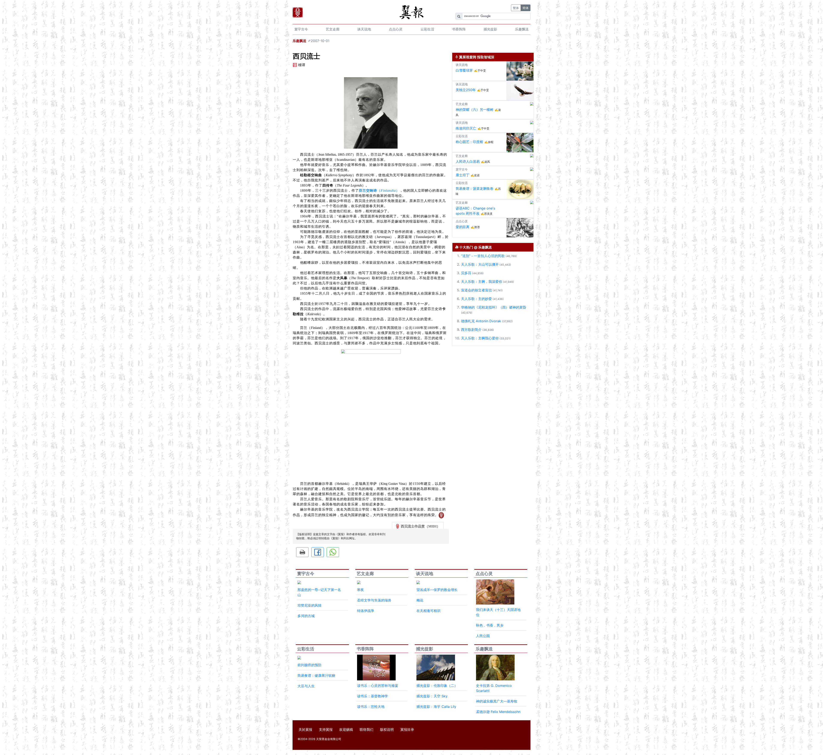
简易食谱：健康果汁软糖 (316, 675)
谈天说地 (364, 29)
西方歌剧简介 (471, 329)
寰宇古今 (301, 29)
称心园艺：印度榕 (469, 142)
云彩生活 (427, 29)
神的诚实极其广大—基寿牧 (496, 701)
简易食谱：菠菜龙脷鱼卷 (474, 188)
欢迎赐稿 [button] (346, 729)
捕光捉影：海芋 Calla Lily (436, 706)
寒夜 (360, 590)
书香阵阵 (459, 29)
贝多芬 (466, 273)
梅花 (419, 600)
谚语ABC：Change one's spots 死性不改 (475, 210)
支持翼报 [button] (326, 729)
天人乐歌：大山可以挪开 (480, 264)
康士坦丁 (462, 175)
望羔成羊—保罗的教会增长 (437, 590)
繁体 (516, 8)
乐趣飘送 (522, 29)
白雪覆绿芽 (464, 70)
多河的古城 (306, 616)
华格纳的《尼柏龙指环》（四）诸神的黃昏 (493, 307)
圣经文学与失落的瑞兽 (374, 600)
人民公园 (483, 636)
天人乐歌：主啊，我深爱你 (481, 281)
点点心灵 (395, 29)
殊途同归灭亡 (466, 128)
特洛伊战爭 (365, 611)
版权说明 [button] (387, 729)
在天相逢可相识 (428, 611)
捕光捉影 (490, 29)
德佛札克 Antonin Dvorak (481, 321)
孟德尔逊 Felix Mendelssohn (498, 712)
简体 (526, 8)
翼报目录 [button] (407, 729)
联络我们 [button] (366, 729)
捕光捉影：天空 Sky (432, 696)
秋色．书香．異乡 (489, 625)
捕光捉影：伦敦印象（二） (437, 685)
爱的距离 (462, 227)
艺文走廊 (332, 29)
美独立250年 (466, 90)
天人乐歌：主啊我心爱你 (480, 338)
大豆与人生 (306, 686)
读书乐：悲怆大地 (370, 706)
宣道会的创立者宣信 (476, 290)
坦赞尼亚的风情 (309, 605)
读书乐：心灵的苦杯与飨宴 (377, 685)
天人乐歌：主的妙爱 (476, 299)
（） (379, 190)
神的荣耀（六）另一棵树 (474, 109)
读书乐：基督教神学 (372, 696)
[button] (302, 552)
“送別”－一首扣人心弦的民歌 (483, 256)
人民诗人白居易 (468, 161)
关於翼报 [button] (305, 729)
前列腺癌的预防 (309, 665)
